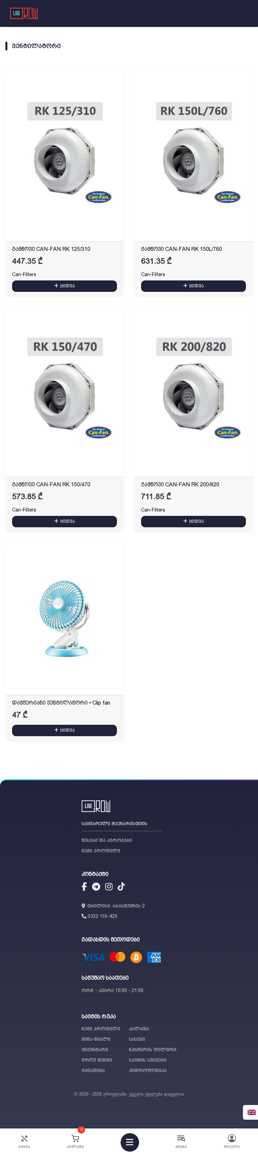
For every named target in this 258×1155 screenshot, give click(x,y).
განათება (93, 1070)
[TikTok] (121, 888)
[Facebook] (84, 888)
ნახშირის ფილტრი (152, 1049)
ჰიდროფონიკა (148, 1070)
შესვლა (232, 1147)
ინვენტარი (95, 1049)
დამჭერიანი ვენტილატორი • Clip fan (61, 703)
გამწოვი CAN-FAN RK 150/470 (51, 484)
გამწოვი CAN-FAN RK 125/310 (51, 249)
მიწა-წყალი (96, 1039)
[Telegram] (96, 888)
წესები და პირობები (107, 840)
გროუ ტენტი (97, 1060)
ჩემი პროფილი (101, 850)
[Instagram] (109, 888)
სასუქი (137, 1039)
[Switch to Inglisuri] (251, 1112)
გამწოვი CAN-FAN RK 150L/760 (181, 249)
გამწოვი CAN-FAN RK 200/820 (180, 484)
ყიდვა (67, 285)
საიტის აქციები (148, 1060)
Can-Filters (24, 274)
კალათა (139, 1028)
